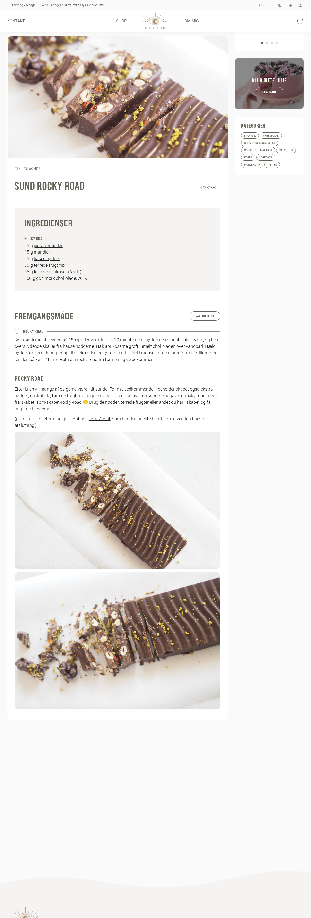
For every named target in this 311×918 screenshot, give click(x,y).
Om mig (191, 21)
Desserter (286, 150)
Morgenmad (252, 164)
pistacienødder (48, 245)
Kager (248, 157)
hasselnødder (47, 259)
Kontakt (16, 21)
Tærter (272, 164)
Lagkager (265, 157)
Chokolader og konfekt (259, 143)
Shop (121, 21)
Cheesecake (271, 135)
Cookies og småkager (258, 150)
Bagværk (250, 135)
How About (100, 419)
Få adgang (269, 92)
